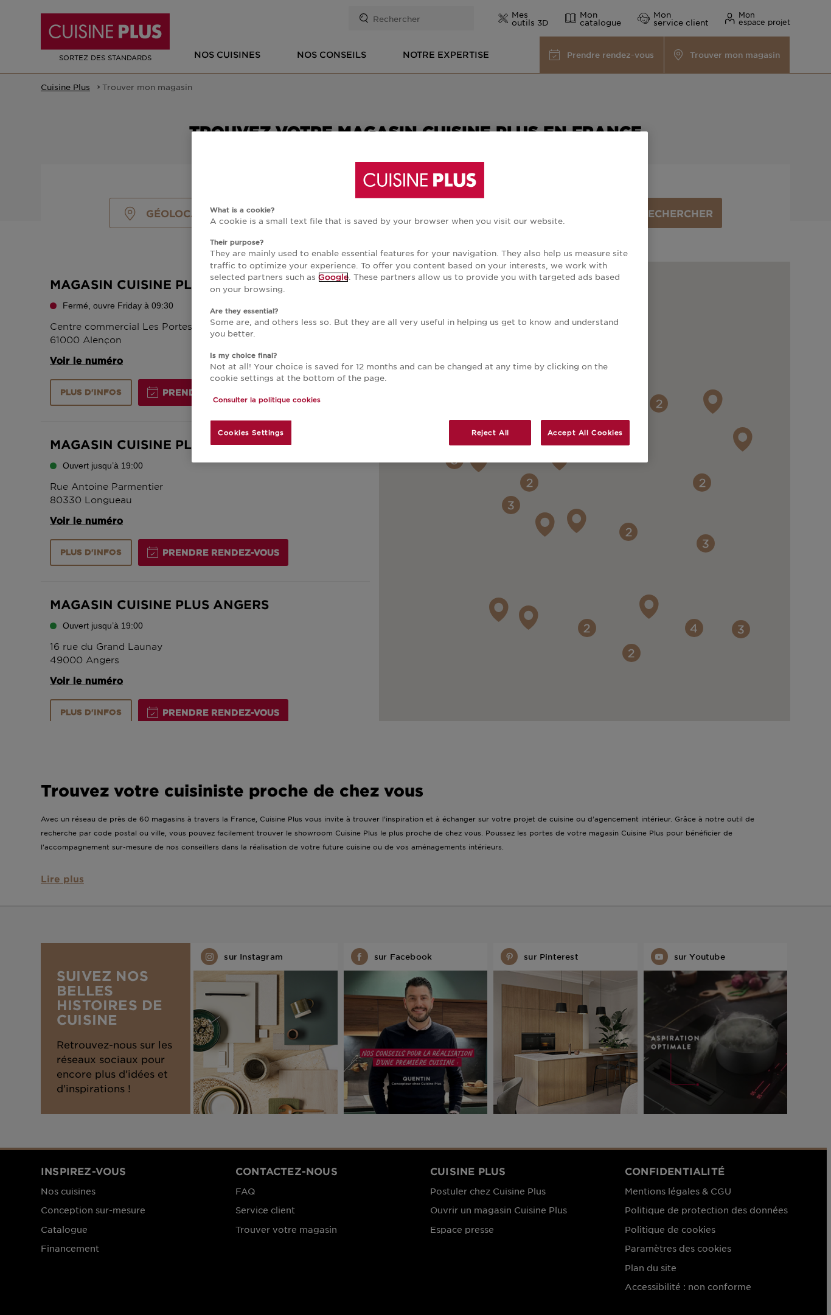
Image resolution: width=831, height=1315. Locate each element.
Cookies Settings (251, 432)
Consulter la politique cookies (267, 399)
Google (333, 277)
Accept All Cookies (585, 432)
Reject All (490, 432)
